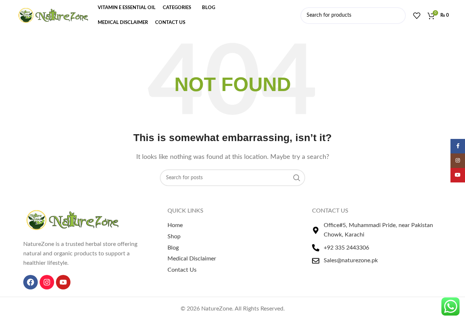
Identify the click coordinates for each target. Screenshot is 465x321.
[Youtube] (63, 282)
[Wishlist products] (416, 15)
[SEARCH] (296, 177)
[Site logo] (53, 15)
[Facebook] (30, 282)
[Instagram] (47, 282)
